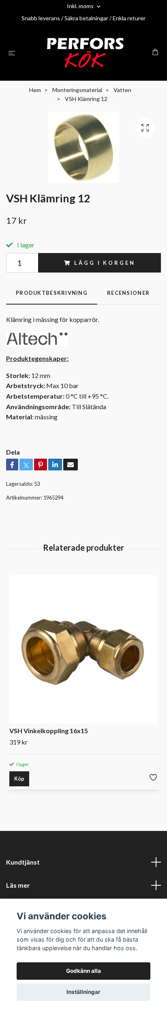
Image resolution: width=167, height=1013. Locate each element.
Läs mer (18, 885)
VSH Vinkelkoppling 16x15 (48, 730)
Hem (35, 89)
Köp (19, 778)
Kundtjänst (23, 862)
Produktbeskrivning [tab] (52, 293)
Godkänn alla (83, 971)
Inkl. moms (81, 5)
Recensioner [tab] (128, 293)
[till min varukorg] (155, 52)
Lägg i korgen (104, 263)
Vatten (122, 89)
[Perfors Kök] (85, 52)
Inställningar (83, 992)
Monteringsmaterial (77, 89)
